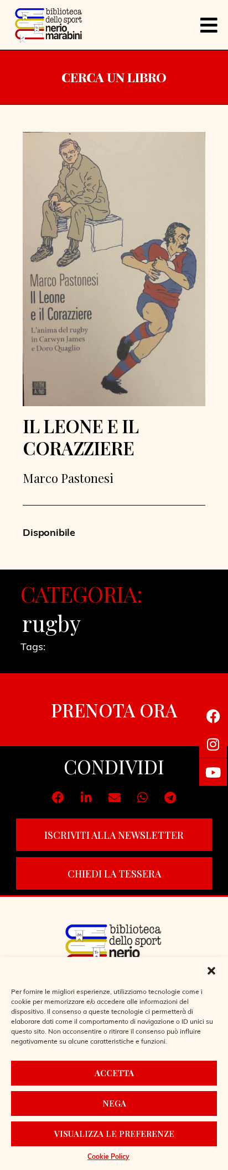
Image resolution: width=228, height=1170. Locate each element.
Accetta (114, 1072)
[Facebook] (213, 716)
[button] (211, 970)
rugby (51, 623)
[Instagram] (213, 744)
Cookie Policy (108, 1157)
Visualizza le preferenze (114, 1133)
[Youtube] (213, 772)
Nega (114, 1103)
